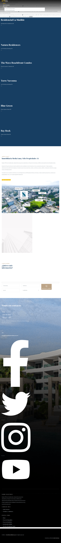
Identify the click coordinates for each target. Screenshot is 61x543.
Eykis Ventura (56, 538)
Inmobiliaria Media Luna (11, 534)
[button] (6, 179)
